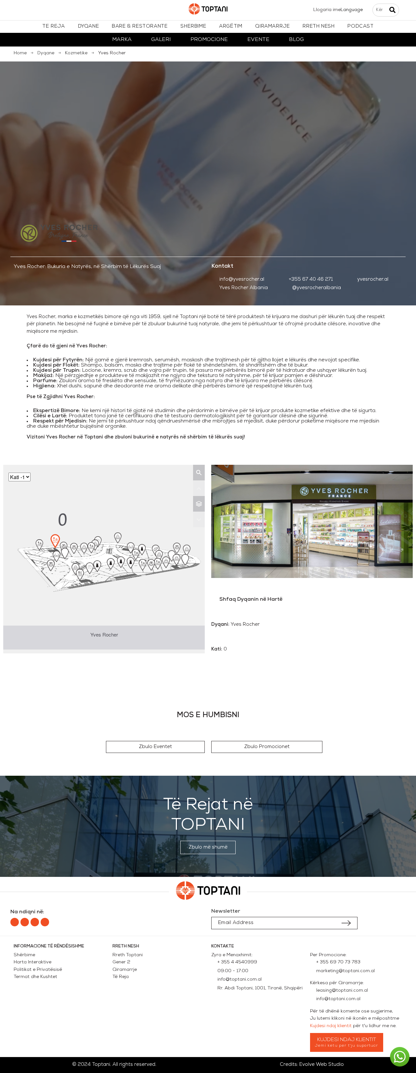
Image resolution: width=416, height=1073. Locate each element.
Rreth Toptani (127, 955)
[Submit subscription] (346, 923)
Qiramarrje (124, 969)
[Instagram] (24, 922)
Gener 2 (122, 962)
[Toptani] (208, 10)
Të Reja (120, 976)
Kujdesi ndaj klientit (331, 1026)
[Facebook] (14, 922)
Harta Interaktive (32, 962)
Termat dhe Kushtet (35, 976)
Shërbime (24, 955)
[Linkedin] (35, 922)
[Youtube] (45, 922)
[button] (155, 747)
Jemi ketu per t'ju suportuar (346, 1046)
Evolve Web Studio (321, 1064)
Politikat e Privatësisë (38, 969)
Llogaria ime (327, 9)
